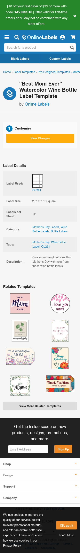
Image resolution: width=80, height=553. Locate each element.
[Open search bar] (16, 37)
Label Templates (24, 72)
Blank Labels (20, 58)
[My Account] (62, 37)
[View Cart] (72, 37)
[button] (6, 37)
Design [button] (8, 475)
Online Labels (37, 104)
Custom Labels (60, 58)
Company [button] (10, 498)
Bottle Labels (59, 231)
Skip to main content (15, 21)
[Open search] (72, 47)
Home (7, 72)
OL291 (45, 246)
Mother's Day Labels (45, 227)
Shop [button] (7, 464)
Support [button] (9, 486)
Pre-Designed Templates (54, 72)
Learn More (66, 535)
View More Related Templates (40, 406)
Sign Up (63, 449)
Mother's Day (40, 242)
